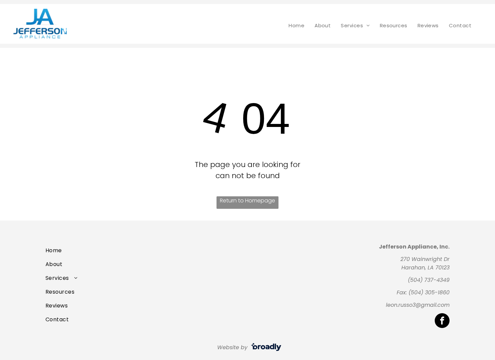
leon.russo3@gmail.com (418, 305)
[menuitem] (296, 25)
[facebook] (442, 321)
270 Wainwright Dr (425, 259)
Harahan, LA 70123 (425, 267)
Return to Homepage (247, 200)
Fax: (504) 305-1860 (423, 292)
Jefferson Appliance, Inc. (414, 247)
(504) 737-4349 (429, 280)
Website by (232, 347)
